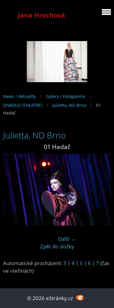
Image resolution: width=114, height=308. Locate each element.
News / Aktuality (19, 96)
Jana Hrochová (41, 15)
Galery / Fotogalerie (65, 96)
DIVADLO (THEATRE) (22, 105)
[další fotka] (101, 190)
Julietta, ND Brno (69, 105)
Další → (67, 238)
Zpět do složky (57, 246)
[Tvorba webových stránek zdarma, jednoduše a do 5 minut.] (80, 297)
